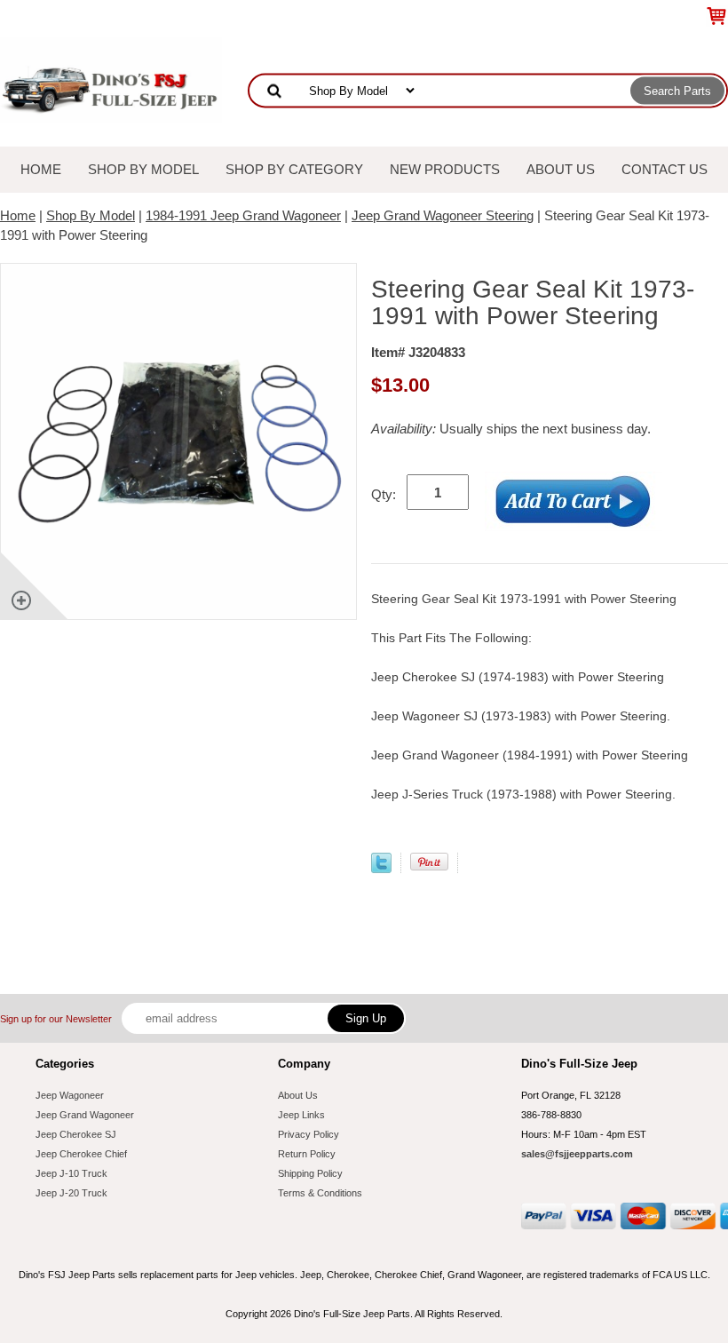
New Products (445, 169)
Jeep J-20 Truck (71, 1193)
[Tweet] (381, 868)
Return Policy (307, 1153)
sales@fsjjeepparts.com (577, 1153)
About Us (560, 169)
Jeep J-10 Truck (71, 1173)
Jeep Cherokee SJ (76, 1134)
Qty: (383, 494)
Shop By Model (143, 169)
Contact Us (664, 169)
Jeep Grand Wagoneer (85, 1114)
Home (40, 169)
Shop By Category (294, 169)
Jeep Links (301, 1114)
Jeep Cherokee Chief (81, 1153)
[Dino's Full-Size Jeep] (111, 78)
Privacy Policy (308, 1134)
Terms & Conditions (320, 1193)
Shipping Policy (310, 1173)
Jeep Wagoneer (70, 1095)
